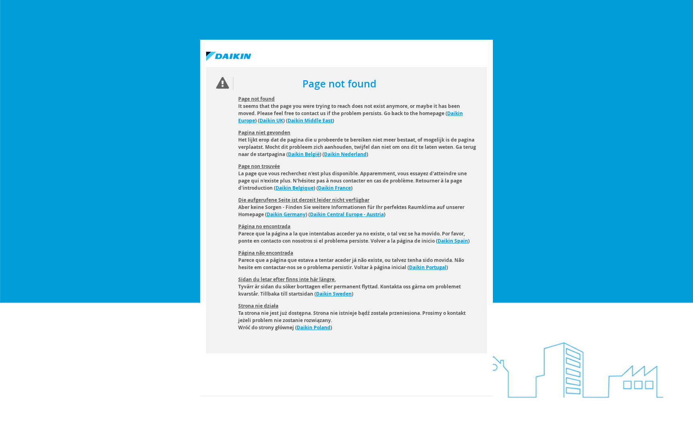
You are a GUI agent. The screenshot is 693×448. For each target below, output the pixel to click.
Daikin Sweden (334, 293)
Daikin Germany (286, 214)
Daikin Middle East (310, 120)
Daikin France (334, 187)
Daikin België (304, 154)
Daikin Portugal (427, 267)
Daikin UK (271, 120)
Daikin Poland (313, 327)
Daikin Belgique (295, 187)
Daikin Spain (453, 240)
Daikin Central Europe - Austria (347, 214)
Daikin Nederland (345, 154)
